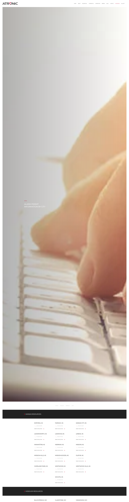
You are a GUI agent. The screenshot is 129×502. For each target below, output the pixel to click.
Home (75, 3)
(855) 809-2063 (81, 458)
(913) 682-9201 (39, 436)
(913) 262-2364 (60, 425)
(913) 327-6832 (39, 469)
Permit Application (38, 428)
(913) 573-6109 (81, 425)
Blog (107, 3)
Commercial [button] (91, 3)
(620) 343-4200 (39, 425)
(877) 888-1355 (60, 479)
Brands (103, 3)
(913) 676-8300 (81, 447)
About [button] (79, 3)
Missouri (62, 405)
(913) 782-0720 (60, 458)
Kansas (56, 405)
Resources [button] (117, 3)
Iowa (73, 405)
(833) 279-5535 (60, 436)
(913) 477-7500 (81, 436)
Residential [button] (84, 3)
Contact (112, 3)
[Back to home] (10, 3)
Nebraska (68, 405)
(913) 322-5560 (60, 447)
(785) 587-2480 (39, 447)
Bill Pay (122, 3)
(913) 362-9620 (39, 458)
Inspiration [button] (97, 3)
